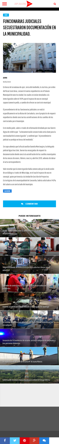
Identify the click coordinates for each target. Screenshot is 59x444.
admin (5, 78)
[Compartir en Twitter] (15, 440)
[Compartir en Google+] (34, 440)
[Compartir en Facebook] (5, 440)
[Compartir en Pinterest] (24, 440)
